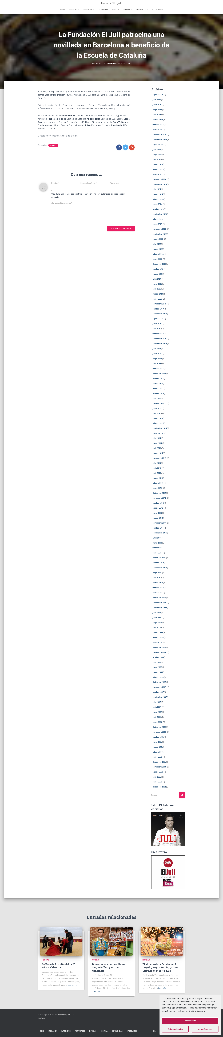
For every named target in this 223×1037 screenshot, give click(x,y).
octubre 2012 (158, 503)
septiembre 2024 (160, 184)
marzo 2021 (158, 274)
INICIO (62, 10)
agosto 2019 (158, 319)
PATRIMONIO (88, 10)
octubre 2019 (158, 309)
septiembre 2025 (160, 140)
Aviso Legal (42, 1015)
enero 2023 (157, 224)
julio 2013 (157, 463)
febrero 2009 (158, 637)
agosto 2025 (158, 144)
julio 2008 (157, 662)
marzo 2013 (158, 478)
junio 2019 (157, 324)
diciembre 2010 (159, 558)
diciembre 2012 (159, 493)
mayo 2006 (157, 742)
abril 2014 (157, 448)
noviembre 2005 (159, 767)
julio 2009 (157, 613)
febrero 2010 (158, 588)
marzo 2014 (158, 453)
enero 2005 (157, 782)
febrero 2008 (158, 677)
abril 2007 (157, 717)
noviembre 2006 (159, 732)
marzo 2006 (158, 747)
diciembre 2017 (159, 373)
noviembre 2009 (159, 603)
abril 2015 (157, 413)
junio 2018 (157, 354)
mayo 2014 (157, 443)
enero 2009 (157, 642)
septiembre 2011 (160, 533)
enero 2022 (157, 259)
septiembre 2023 (160, 214)
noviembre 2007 (159, 687)
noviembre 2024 (159, 179)
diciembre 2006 (159, 727)
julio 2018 (157, 349)
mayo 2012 (157, 513)
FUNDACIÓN (73, 10)
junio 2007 (157, 707)
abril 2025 (157, 159)
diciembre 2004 (159, 787)
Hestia (155, 1031)
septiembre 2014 (160, 428)
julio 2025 (157, 149)
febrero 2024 (158, 199)
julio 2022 (157, 244)
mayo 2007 (157, 712)
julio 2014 (157, 438)
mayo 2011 (157, 543)
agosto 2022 (158, 239)
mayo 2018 (157, 359)
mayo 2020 (157, 284)
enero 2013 (157, 488)
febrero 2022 (158, 254)
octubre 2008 (158, 657)
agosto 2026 (158, 95)
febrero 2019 (158, 334)
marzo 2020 (158, 294)
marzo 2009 (158, 632)
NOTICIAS (115, 10)
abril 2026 (157, 115)
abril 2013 (157, 473)
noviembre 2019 (159, 304)
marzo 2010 (158, 583)
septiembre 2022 (160, 234)
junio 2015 (157, 408)
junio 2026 (157, 105)
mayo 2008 (157, 667)
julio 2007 (157, 702)
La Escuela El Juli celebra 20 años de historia (58, 966)
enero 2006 (157, 757)
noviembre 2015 (159, 403)
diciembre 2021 (159, 264)
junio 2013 (157, 468)
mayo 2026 (157, 110)
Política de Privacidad (57, 1015)
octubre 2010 (158, 563)
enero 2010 (157, 593)
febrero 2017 (158, 388)
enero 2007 (157, 722)
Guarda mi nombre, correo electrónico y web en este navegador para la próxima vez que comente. (88, 195)
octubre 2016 (158, 393)
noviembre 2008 (159, 652)
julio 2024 (157, 189)
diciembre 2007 (159, 682)
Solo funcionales (175, 1029)
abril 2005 (157, 777)
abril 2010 (157, 578)
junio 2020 (157, 279)
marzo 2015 (158, 418)
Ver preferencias (205, 1029)
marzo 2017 (158, 384)
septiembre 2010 (160, 568)
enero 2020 (157, 299)
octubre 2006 (158, 737)
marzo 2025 (158, 164)
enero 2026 (157, 129)
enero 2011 (157, 553)
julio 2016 (157, 398)
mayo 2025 (157, 154)
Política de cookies (197, 1011)
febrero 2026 (158, 125)
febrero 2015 (158, 423)
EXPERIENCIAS (141, 10)
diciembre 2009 (159, 598)
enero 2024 (157, 204)
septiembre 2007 (160, 697)
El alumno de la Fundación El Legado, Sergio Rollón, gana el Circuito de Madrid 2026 (160, 967)
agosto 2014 (158, 433)
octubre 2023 (158, 209)
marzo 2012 (158, 518)
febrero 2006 (158, 752)
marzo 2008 (158, 672)
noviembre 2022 (159, 229)
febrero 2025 (158, 169)
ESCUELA (127, 10)
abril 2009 (157, 627)
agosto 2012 (158, 508)
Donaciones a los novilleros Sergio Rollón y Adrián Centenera (108, 967)
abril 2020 (157, 289)
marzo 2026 (158, 120)
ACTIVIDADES (103, 10)
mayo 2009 (157, 622)
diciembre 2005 (159, 762)
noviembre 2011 (159, 523)
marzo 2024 (158, 194)
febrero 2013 (158, 483)
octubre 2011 (158, 528)
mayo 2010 (157, 573)
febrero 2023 (158, 219)
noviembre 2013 (159, 458)
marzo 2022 (158, 249)
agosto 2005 (158, 772)
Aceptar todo (190, 1021)
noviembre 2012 (159, 498)
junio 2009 (157, 618)
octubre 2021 (158, 269)
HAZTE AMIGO (157, 10)
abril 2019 (157, 329)
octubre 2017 (158, 378)
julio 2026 (157, 100)
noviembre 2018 (159, 339)
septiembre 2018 (160, 344)
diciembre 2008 (159, 647)
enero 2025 (157, 174)
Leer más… (72, 985)
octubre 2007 (158, 692)
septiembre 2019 (160, 314)
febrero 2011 (158, 548)
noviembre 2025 (159, 135)
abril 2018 (157, 364)
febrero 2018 (158, 369)
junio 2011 (157, 538)
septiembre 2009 (160, 607)
